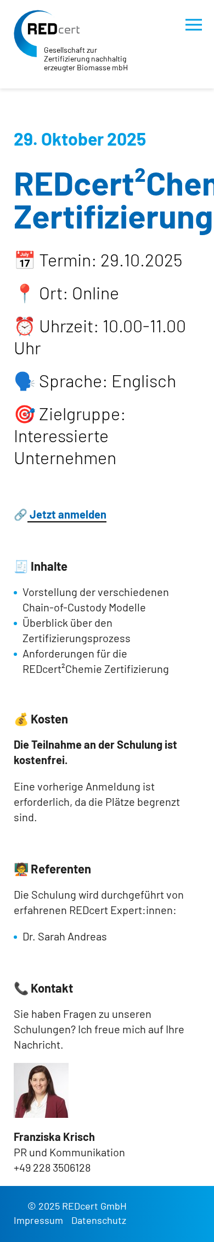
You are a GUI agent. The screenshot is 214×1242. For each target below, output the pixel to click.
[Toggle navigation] (193, 24)
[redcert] (47, 33)
